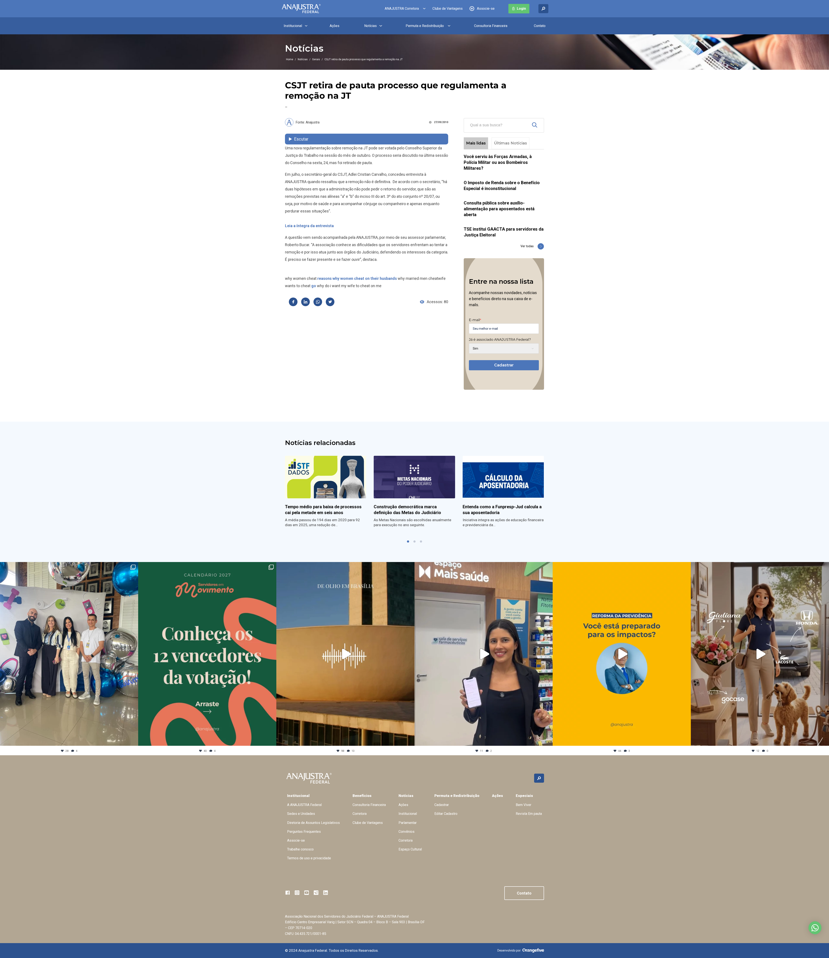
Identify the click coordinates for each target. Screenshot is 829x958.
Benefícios (362, 795)
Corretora (360, 814)
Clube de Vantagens (447, 8)
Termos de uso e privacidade (309, 858)
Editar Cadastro (445, 814)
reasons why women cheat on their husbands (357, 278)
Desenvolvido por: (509, 950)
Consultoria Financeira (490, 26)
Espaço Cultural (410, 849)
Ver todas (527, 246)
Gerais (316, 59)
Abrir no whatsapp (814, 927)
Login (521, 8)
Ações (334, 26)
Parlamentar (408, 823)
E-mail (475, 320)
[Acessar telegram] (316, 892)
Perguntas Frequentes (304, 832)
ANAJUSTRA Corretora (402, 8)
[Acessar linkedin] (325, 892)
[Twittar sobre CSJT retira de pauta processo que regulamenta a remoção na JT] (330, 302)
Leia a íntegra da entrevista (309, 225)
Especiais (524, 795)
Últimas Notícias (510, 143)
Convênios (406, 832)
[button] (408, 541)
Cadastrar (504, 365)
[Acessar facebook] (287, 892)
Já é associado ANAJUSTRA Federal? (500, 340)
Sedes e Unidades (301, 814)
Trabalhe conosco (300, 849)
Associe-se (486, 8)
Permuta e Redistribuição (425, 26)
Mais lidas (476, 143)
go (313, 285)
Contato (540, 26)
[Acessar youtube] (306, 892)
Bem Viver (523, 805)
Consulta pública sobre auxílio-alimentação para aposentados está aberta (499, 208)
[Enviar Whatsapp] (317, 302)
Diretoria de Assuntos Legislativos (313, 823)
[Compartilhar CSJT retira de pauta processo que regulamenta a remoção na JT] (293, 302)
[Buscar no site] (543, 8)
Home (289, 59)
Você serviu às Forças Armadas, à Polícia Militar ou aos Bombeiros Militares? (498, 162)
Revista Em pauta (529, 814)
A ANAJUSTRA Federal (304, 805)
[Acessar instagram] (297, 892)
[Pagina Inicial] (301, 8)
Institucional (293, 26)
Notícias (370, 26)
